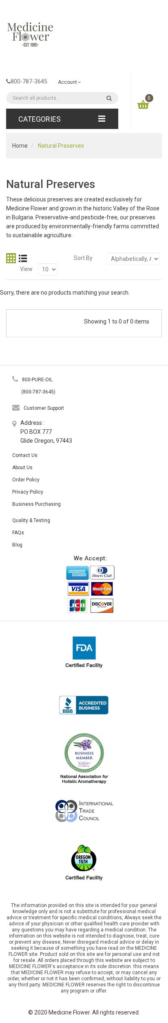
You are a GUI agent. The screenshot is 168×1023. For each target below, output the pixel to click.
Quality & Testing (31, 520)
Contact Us (25, 455)
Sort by (83, 258)
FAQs (18, 533)
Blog (17, 545)
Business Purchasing (36, 504)
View (26, 269)
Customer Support (44, 408)
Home (20, 145)
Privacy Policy (27, 492)
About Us (22, 467)
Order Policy (26, 480)
